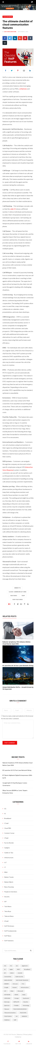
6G (17, 966)
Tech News (7, 906)
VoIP (23, 595)
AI (5, 813)
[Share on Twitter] (10, 38)
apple (11, 969)
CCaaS (6, 823)
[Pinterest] (25, 38)
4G (5, 966)
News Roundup (9, 887)
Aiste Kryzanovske (10, 31)
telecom (6, 1009)
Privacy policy (28, 1034)
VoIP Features (17, 599)
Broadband (7, 818)
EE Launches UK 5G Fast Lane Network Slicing (17, 665)
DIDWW (6, 984)
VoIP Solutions (9, 940)
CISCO (12, 973)
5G (5, 808)
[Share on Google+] (21, 604)
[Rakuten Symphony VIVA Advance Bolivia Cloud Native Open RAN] (18, 630)
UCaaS (6, 921)
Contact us (18, 1037)
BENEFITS (17, 588)
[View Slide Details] (18, 7)
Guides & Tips (8, 852)
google (6, 987)
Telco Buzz (7, 911)
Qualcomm (26, 998)
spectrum (7, 1005)
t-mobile (16, 1005)
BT (5, 973)
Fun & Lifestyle (9, 843)
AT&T (18, 969)
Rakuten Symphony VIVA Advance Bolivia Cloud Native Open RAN (16, 643)
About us (19, 1034)
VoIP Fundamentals (10, 931)
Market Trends (9, 877)
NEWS (16, 994)
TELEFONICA (8, 1016)
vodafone (7, 1020)
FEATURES (13, 595)
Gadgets (7, 848)
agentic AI (24, 966)
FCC (23, 984)
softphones (23, 89)
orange (16, 998)
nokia (23, 994)
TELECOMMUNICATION (19, 1009)
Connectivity (7, 976)
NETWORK (7, 994)
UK (17, 1016)
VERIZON (24, 1016)
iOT (5, 991)
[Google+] (20, 38)
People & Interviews (10, 892)
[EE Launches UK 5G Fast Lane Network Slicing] (18, 654)
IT (5, 867)
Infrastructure (8, 857)
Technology (26, 1005)
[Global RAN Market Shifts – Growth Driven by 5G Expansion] (18, 676)
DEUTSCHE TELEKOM (22, 980)
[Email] (4, 43)
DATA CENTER (8, 980)
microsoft (20, 991)
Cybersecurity (19, 976)
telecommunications (10, 1012)
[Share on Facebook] (4, 38)
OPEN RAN (7, 998)
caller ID (13, 209)
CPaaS (6, 838)
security (25, 1002)
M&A (6, 872)
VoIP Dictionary (9, 926)
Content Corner (9, 833)
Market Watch (8, 882)
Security (7, 896)
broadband (27, 969)
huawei (14, 987)
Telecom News (7, 16)
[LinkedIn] (15, 38)
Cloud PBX (7, 828)
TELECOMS (23, 1012)
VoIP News (7, 936)
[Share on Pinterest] (24, 604)
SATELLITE (16, 1002)
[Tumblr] (30, 38)
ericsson (15, 984)
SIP (5, 901)
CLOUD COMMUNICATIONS (17, 592)
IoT (5, 862)
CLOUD (20, 973)
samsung (6, 1002)
